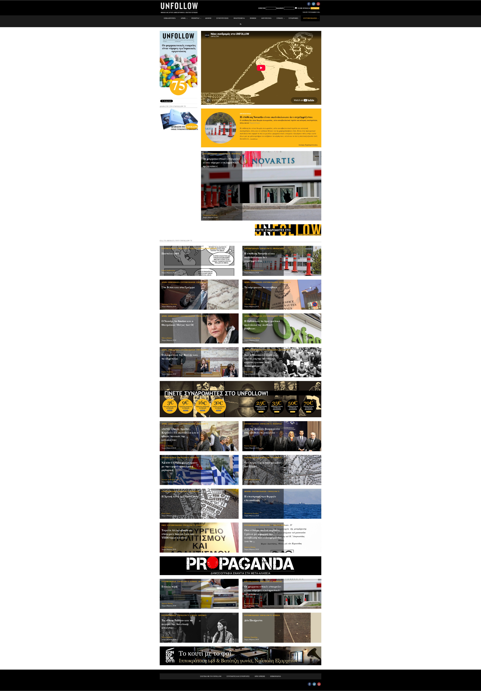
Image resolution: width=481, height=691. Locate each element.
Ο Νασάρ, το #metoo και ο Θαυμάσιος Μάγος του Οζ (178, 323)
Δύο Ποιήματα (253, 620)
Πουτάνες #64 (170, 253)
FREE (164, 525)
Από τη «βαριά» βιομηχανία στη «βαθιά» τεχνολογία (262, 430)
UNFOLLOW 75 (224, 154)
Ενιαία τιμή (169, 586)
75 (178, 85)
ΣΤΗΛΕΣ (193, 581)
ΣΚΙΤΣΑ (193, 248)
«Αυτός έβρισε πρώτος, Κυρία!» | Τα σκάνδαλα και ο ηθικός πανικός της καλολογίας (180, 434)
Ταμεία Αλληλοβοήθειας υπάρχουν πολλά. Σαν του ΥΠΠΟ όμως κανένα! (178, 533)
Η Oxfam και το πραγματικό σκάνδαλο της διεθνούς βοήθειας (262, 324)
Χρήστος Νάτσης (167, 446)
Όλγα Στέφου (248, 372)
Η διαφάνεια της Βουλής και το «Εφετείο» (180, 356)
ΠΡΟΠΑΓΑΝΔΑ (245, 114)
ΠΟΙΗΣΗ (276, 615)
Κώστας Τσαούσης (250, 446)
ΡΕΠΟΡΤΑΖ (236, 154)
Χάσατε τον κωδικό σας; (311, 12)
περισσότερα (254, 139)
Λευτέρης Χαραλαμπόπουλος (308, 145)
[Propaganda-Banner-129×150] (240, 574)
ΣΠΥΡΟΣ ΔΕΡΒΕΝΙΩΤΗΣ (207, 248)
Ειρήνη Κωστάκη (167, 372)
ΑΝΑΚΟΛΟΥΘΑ (204, 581)
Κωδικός (280, 8)
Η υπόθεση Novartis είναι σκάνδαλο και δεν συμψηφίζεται (276, 117)
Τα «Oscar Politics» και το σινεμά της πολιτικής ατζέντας (177, 624)
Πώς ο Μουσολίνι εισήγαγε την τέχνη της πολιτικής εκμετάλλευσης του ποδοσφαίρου (261, 360)
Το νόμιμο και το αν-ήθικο (260, 287)
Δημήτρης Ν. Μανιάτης (169, 304)
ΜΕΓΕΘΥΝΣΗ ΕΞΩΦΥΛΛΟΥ (179, 45)
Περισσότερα (255, 123)
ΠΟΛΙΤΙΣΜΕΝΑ (202, 525)
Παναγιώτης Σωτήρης (210, 215)
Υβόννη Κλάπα (167, 338)
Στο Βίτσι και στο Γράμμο (178, 287)
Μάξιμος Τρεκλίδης (250, 637)
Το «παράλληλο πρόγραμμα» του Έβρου (262, 464)
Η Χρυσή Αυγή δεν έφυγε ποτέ (180, 496)
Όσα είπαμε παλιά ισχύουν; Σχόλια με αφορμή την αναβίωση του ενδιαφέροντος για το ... (263, 535)
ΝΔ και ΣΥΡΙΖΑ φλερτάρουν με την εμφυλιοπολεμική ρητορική (179, 466)
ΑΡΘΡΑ (164, 282)
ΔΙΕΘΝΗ (247, 491)
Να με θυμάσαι (303, 8)
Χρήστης (261, 8)
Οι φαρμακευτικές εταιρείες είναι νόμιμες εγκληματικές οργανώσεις (221, 162)
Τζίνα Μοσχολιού (250, 304)
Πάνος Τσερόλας (167, 637)
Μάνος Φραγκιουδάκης (252, 479)
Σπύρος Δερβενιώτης (168, 270)
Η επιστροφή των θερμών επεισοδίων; (260, 498)
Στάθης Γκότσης (167, 547)
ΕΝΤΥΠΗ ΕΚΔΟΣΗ (210, 154)
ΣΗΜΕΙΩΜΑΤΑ (173, 282)
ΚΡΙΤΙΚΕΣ (202, 615)
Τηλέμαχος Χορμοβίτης (252, 338)
